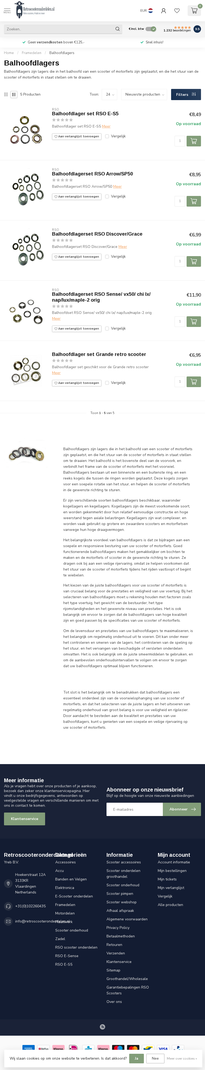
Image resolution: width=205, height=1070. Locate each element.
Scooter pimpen (120, 893)
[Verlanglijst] (177, 10)
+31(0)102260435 (30, 906)
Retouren (114, 944)
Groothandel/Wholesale (127, 978)
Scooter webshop (122, 902)
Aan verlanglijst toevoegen (78, 136)
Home (9, 53)
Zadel (60, 938)
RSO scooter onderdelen (76, 947)
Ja (136, 1058)
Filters (182, 94)
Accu (59, 870)
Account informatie (174, 862)
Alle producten (170, 904)
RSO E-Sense (66, 955)
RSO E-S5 (63, 964)
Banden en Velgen (71, 879)
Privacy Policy (118, 927)
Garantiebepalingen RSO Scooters (128, 990)
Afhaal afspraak (120, 910)
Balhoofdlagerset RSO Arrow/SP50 (92, 174)
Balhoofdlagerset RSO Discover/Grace (97, 234)
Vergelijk (118, 136)
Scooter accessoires (124, 862)
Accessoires (65, 862)
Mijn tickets (167, 879)
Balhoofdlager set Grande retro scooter (99, 354)
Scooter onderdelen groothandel (123, 873)
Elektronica (64, 887)
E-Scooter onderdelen (74, 896)
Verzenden (116, 953)
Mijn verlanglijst (171, 887)
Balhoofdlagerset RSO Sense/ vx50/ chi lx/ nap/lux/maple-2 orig (101, 297)
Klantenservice (24, 818)
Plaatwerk (64, 921)
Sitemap (113, 970)
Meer (106, 126)
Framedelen (31, 53)
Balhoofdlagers (61, 53)
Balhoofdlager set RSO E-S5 (85, 113)
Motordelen (65, 913)
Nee (155, 1058)
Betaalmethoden (121, 936)
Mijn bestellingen (172, 870)
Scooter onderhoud (71, 930)
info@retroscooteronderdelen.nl (42, 921)
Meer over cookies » (182, 1058)
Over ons (114, 1001)
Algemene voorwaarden (127, 919)
